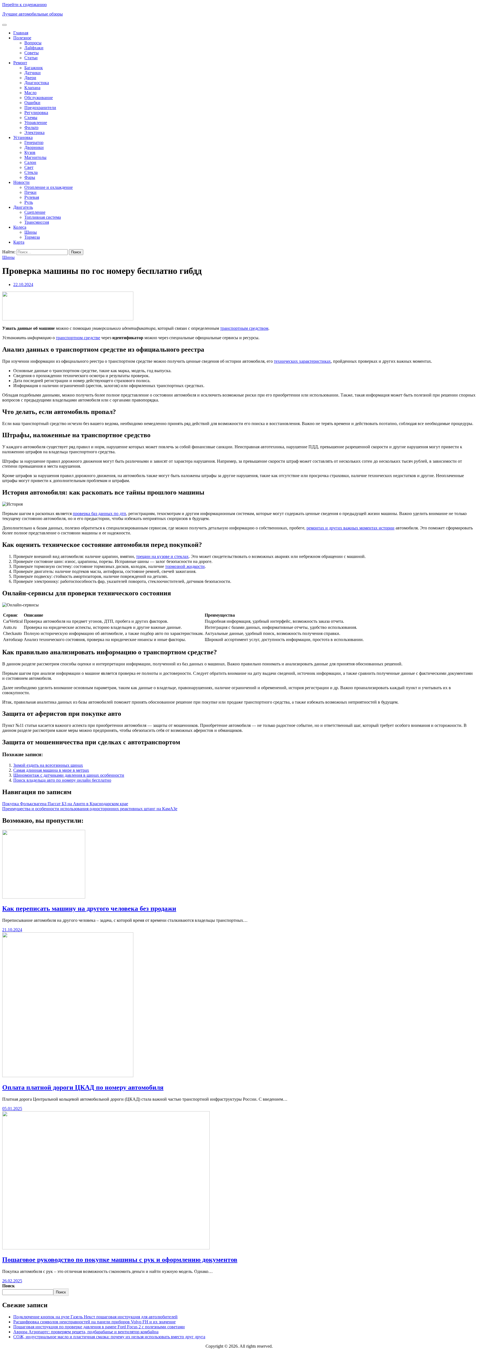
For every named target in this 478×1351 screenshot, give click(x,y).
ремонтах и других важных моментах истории (350, 528)
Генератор (33, 142)
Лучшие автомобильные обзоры (32, 14)
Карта (18, 242)
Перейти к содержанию (24, 4)
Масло (30, 92)
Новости (21, 182)
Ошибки (32, 102)
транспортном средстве (78, 337)
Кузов (29, 152)
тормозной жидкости (185, 566)
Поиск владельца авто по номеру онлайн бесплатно (62, 780)
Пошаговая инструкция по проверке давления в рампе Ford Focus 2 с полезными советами (99, 1326)
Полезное (22, 37)
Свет (28, 167)
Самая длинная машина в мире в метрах (51, 770)
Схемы (30, 117)
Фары (29, 177)
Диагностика (36, 82)
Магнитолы (35, 157)
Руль (28, 202)
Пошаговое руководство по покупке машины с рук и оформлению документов (119, 1259)
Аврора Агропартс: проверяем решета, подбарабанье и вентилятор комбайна (86, 1331)
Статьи (31, 57)
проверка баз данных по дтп (99, 513)
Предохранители (40, 107)
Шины (30, 232)
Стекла (31, 172)
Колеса (19, 227)
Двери (30, 77)
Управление (35, 122)
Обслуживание (38, 97)
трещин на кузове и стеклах (162, 556)
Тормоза (32, 237)
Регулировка (36, 112)
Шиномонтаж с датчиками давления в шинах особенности (68, 775)
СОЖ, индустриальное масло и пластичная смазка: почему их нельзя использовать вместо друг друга (109, 1336)
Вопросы (32, 42)
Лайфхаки (33, 47)
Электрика (34, 132)
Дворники (34, 147)
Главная (20, 32)
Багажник (33, 67)
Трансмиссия (36, 222)
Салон (30, 162)
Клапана (32, 87)
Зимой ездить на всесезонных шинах (48, 765)
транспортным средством (244, 328)
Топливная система (42, 217)
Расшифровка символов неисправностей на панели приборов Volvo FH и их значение (94, 1321)
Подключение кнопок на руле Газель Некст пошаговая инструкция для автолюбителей (95, 1316)
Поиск (8, 1285)
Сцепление (34, 212)
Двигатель (23, 207)
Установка (23, 137)
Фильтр (31, 127)
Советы (31, 52)
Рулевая (31, 197)
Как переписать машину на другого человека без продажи (89, 908)
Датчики (32, 72)
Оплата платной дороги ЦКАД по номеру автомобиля (82, 1087)
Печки (30, 192)
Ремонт (20, 62)
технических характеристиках (302, 361)
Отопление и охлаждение (48, 187)
